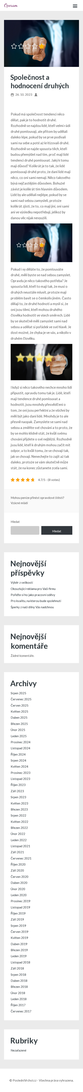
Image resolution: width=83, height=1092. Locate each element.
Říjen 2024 (18, 754)
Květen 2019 (19, 937)
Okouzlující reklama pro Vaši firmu (33, 589)
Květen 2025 (19, 711)
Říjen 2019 (18, 913)
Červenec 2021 (21, 858)
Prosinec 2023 (20, 772)
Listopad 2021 (20, 846)
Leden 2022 (19, 840)
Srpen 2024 (18, 760)
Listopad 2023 (20, 779)
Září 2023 (17, 791)
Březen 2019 (19, 950)
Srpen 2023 (18, 797)
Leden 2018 (19, 999)
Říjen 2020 (18, 864)
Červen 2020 (19, 876)
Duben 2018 (19, 980)
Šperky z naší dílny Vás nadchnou (32, 607)
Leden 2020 (19, 895)
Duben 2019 (19, 944)
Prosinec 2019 (20, 901)
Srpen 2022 (18, 815)
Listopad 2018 (20, 962)
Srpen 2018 (18, 974)
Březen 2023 (19, 809)
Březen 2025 (19, 724)
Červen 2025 (19, 705)
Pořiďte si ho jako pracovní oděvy (33, 595)
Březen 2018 (19, 986)
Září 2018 (17, 968)
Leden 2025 (19, 736)
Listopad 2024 (20, 748)
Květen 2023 (19, 803)
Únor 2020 (18, 889)
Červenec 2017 (21, 1011)
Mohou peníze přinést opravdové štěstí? (37, 497)
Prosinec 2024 (20, 742)
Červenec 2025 (21, 699)
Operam (11, 5)
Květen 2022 (19, 821)
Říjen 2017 (18, 1005)
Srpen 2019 (18, 925)
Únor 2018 (18, 993)
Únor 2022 (18, 834)
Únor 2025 (18, 730)
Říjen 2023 (18, 785)
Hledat (15, 521)
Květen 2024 (19, 766)
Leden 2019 (19, 956)
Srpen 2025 (18, 693)
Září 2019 (17, 919)
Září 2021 (17, 852)
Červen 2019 (19, 931)
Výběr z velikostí (22, 582)
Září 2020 (17, 870)
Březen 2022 (19, 827)
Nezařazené (18, 1050)
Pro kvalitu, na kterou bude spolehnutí (36, 601)
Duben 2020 (19, 882)
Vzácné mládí (19, 503)
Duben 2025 (19, 717)
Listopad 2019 (20, 907)
